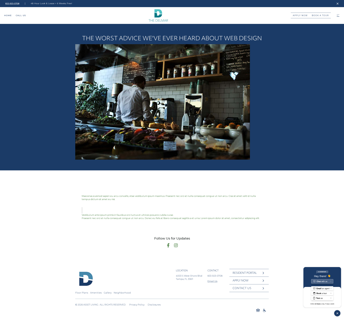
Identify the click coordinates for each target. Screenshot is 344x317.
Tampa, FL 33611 (184, 279)
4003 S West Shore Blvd (189, 276)
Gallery (108, 292)
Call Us (21, 15)
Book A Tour (320, 15)
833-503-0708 (215, 276)
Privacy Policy (136, 304)
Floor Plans (81, 292)
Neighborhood (122, 292)
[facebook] (258, 305)
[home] (158, 15)
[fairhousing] (258, 310)
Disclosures (154, 304)
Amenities (96, 292)
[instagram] (264, 305)
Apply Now (300, 15)
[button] (338, 15)
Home (8, 15)
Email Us (212, 281)
